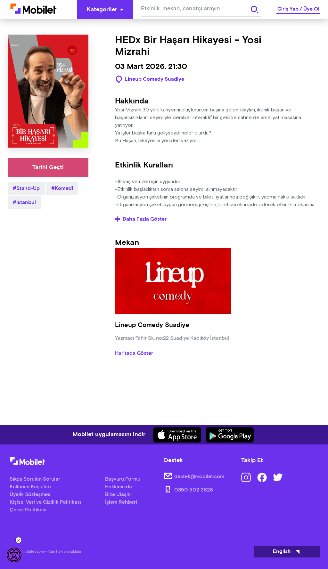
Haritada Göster (134, 353)
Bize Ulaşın (118, 494)
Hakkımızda (118, 487)
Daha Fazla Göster (145, 219)
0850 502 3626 (193, 490)
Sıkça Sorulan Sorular (35, 479)
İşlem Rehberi (121, 502)
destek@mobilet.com (199, 476)
